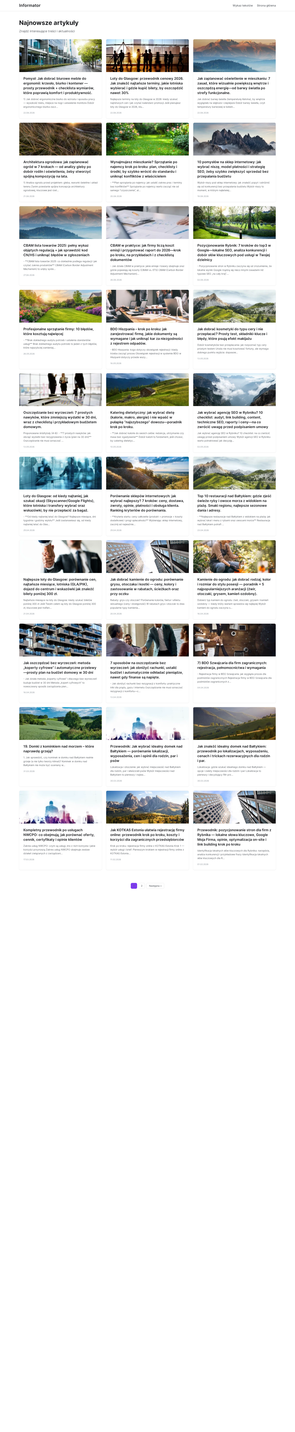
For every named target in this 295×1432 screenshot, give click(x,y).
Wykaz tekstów (243, 5)
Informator (30, 5)
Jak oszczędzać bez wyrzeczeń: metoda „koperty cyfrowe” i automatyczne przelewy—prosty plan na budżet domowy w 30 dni (59, 668)
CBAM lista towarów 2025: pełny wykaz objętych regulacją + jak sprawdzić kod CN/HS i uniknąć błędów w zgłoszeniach (56, 250)
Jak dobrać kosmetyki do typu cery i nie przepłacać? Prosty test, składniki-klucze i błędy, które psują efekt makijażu (232, 334)
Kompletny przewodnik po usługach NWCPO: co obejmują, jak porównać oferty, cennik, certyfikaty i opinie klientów (59, 835)
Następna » (155, 885)
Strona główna (266, 5)
